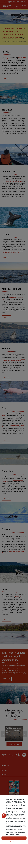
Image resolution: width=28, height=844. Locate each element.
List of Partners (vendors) (12, 834)
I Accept (14, 838)
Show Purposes (14, 841)
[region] (14, 819)
